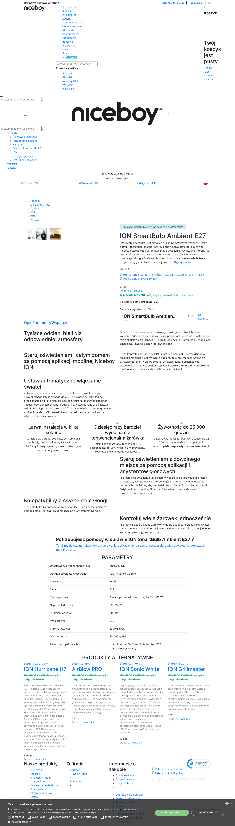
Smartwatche (38, 789)
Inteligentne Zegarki (25, 140)
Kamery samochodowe (44, 785)
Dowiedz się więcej (88, 812)
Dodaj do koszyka (131, 290)
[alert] (117, 812)
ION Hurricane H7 (45, 669)
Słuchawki (68, 73)
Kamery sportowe (41, 781)
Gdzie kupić (80, 773)
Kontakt (11, 167)
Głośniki (67, 77)
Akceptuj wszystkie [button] (172, 812)
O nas (76, 770)
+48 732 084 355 (172, 2)
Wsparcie (197, 2)
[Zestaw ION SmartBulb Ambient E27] (180, 275)
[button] (199, 763)
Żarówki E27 (38, 220)
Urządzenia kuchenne (26, 160)
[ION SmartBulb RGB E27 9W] (138, 279)
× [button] (231, 803)
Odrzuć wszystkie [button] (208, 812)
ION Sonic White (140, 669)
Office (34, 796)
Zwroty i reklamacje (128, 798)
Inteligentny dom (40, 777)
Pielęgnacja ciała (23, 156)
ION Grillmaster (186, 669)
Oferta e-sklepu (125, 775)
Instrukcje (68, 88)
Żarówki (35, 208)
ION (15, 152)
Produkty (11, 133)
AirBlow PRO (87, 669)
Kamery (17, 144)
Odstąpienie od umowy (130, 794)
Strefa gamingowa (41, 793)
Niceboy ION (70, 81)
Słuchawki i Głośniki (25, 136)
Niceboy (35, 200)
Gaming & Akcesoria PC (27, 148)
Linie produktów (40, 204)
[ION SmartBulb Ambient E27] (30, 233)
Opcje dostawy (125, 779)
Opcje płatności (125, 783)
